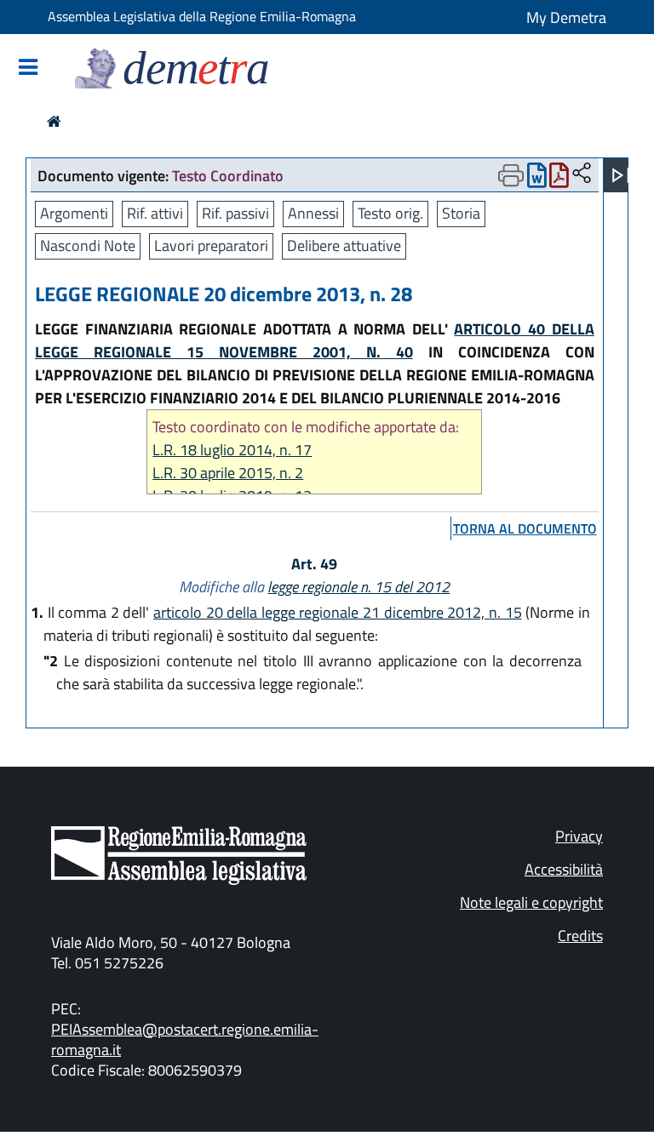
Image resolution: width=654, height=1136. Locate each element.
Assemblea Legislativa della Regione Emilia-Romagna (202, 16)
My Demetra (566, 17)
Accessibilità (564, 869)
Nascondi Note (87, 245)
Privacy (579, 836)
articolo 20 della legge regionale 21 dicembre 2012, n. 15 (337, 612)
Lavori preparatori (211, 245)
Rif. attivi (155, 213)
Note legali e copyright (531, 902)
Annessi (313, 213)
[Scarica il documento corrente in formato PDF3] (559, 179)
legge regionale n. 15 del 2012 (358, 586)
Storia (461, 213)
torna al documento (525, 528)
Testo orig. (390, 213)
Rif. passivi (235, 213)
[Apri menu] (621, 175)
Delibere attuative (344, 245)
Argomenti (74, 213)
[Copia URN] (581, 174)
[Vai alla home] (54, 121)
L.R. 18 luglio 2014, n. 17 (232, 449)
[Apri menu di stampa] (511, 175)
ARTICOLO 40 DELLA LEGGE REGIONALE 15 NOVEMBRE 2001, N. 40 (314, 340)
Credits (580, 935)
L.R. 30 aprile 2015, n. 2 (227, 472)
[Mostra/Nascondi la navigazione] (28, 68)
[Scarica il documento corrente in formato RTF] (537, 179)
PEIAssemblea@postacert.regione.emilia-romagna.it (184, 1039)
